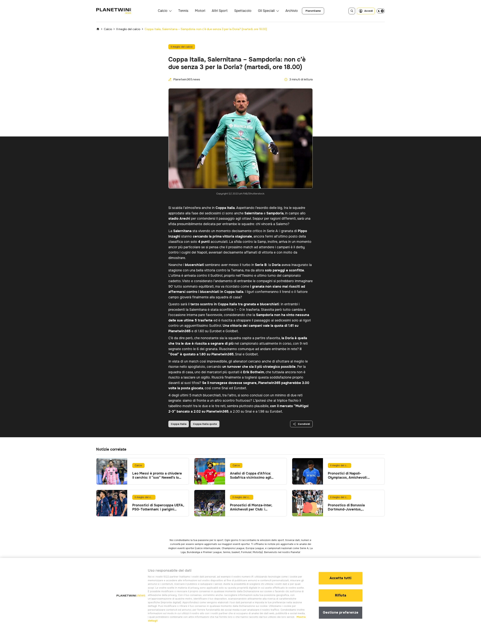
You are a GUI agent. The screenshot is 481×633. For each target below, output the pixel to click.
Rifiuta (340, 595)
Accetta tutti (340, 578)
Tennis (183, 11)
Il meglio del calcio (128, 29)
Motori (200, 11)
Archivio (291, 11)
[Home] (98, 29)
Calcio (162, 11)
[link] (313, 11)
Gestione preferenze (340, 612)
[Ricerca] (352, 11)
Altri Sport (220, 11)
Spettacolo (242, 11)
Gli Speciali (266, 11)
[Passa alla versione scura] (381, 10)
